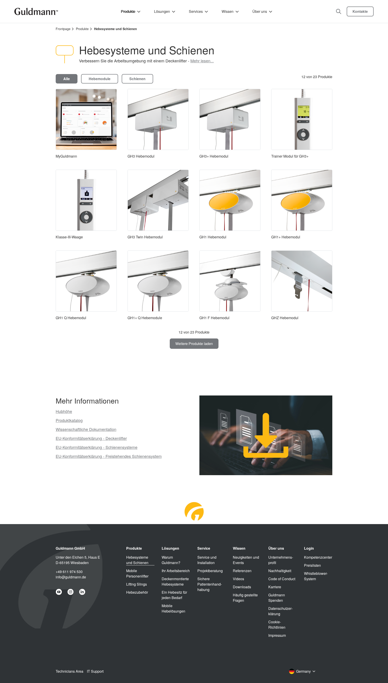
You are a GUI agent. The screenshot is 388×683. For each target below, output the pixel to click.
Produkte (128, 11)
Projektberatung (210, 570)
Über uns (259, 11)
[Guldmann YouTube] (59, 592)
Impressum (277, 635)
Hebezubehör (137, 592)
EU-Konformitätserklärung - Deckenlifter (91, 438)
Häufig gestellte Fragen (245, 597)
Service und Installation (206, 560)
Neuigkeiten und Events (246, 560)
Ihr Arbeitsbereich (176, 570)
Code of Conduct (281, 578)
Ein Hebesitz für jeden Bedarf (174, 595)
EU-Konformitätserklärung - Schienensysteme (96, 447)
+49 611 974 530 (69, 571)
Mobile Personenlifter (137, 573)
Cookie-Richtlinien (276, 624)
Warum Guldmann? (171, 560)
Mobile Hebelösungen (173, 608)
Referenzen (242, 570)
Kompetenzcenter (318, 557)
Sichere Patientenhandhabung (209, 584)
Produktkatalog (69, 420)
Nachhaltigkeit (279, 570)
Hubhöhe (64, 411)
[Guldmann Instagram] (70, 592)
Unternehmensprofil (280, 560)
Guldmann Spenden (276, 597)
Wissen (228, 11)
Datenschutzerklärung (280, 611)
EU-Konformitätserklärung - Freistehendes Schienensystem (109, 456)
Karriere (274, 586)
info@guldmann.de (71, 577)
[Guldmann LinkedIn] (82, 592)
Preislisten (312, 565)
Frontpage (63, 28)
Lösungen (162, 11)
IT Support (95, 671)
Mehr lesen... (202, 61)
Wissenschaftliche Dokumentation (86, 429)
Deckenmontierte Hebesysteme (175, 581)
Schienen (137, 78)
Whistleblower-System (316, 576)
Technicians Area (69, 671)
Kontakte (360, 11)
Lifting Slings (136, 584)
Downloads (242, 586)
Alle (66, 78)
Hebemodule (99, 78)
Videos (238, 578)
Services (196, 11)
